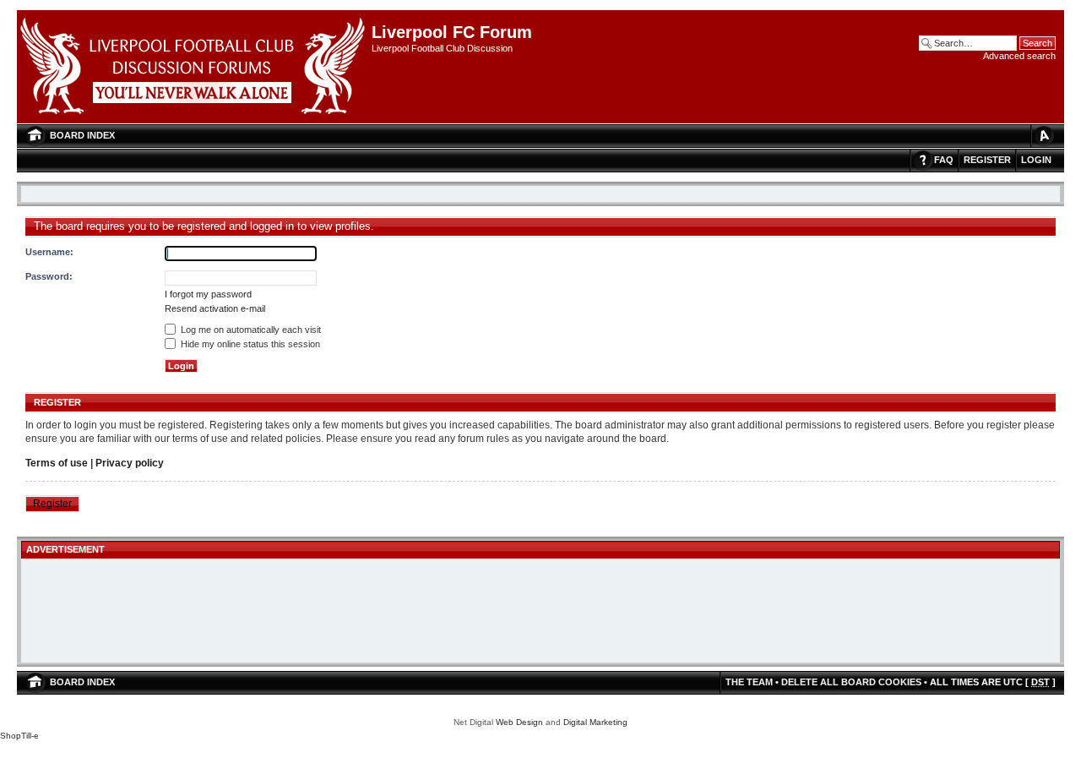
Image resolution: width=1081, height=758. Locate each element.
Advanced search (1019, 56)
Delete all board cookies (851, 682)
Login (1036, 160)
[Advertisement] (540, 612)
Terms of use (56, 463)
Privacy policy (129, 463)
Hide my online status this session (249, 344)
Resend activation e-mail (215, 308)
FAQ (943, 160)
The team (749, 682)
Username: (49, 252)
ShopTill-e (19, 735)
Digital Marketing (595, 722)
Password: (49, 276)
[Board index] (194, 66)
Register (987, 160)
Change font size (1043, 135)
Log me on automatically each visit (249, 329)
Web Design (519, 722)
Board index (82, 135)
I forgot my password (208, 294)
